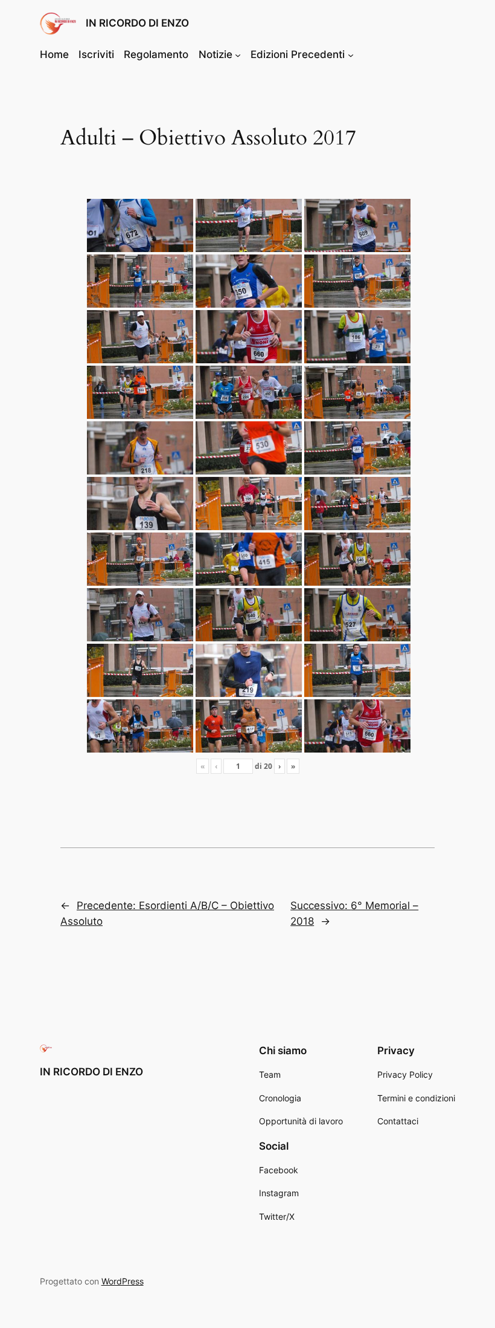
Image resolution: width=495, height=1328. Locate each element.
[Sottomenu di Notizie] (238, 54)
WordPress (122, 1281)
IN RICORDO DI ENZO (137, 23)
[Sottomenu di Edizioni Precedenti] (351, 54)
